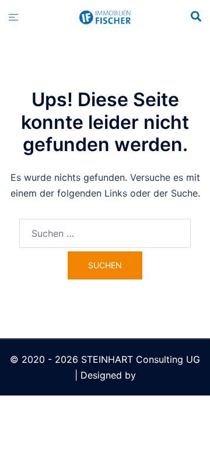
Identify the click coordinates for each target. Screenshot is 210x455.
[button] (195, 17)
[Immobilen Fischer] (105, 16)
